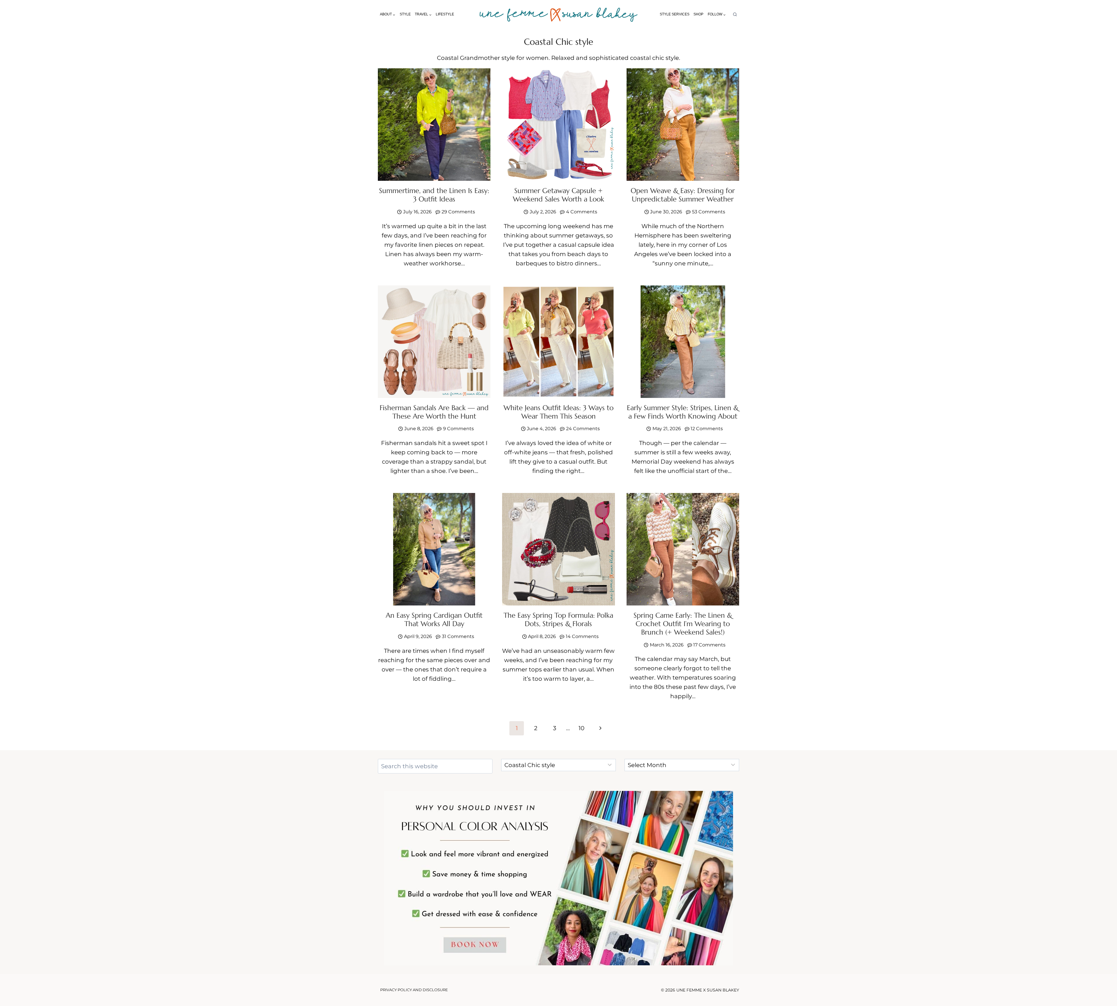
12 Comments (707, 428)
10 (581, 728)
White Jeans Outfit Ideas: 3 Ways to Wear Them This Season (558, 412)
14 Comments (582, 636)
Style (405, 14)
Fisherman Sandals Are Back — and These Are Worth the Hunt (434, 412)
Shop (698, 14)
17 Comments (709, 645)
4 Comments (581, 212)
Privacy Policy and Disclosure (414, 989)
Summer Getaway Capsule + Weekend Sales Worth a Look (558, 194)
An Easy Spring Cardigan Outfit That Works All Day (434, 619)
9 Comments (458, 428)
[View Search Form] (735, 14)
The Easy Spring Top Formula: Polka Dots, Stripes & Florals (558, 619)
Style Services (674, 14)
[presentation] (434, 124)
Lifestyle (445, 14)
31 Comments (458, 636)
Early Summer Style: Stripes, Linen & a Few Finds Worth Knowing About (683, 412)
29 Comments (458, 212)
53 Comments (708, 212)
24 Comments (583, 428)
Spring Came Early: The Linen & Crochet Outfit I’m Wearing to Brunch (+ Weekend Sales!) (683, 624)
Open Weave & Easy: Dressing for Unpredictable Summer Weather (683, 194)
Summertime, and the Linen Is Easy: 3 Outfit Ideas (434, 194)
